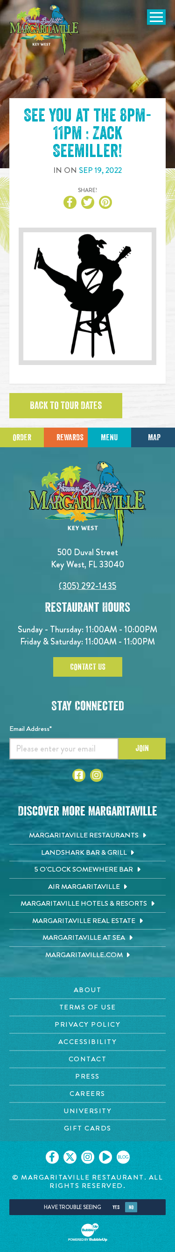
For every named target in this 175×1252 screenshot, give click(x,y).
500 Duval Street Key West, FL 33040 (87, 558)
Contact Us (87, 667)
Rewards (70, 437)
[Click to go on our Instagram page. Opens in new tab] (87, 1157)
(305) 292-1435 (87, 585)
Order (22, 437)
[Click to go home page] (44, 30)
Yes (115, 1207)
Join (142, 748)
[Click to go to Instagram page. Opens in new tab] (96, 775)
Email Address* (30, 728)
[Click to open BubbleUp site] (87, 1232)
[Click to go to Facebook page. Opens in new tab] (78, 775)
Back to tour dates (66, 406)
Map (154, 437)
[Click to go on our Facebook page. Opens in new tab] (52, 1157)
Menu (109, 437)
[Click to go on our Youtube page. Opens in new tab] (105, 1157)
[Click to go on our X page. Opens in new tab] (70, 1157)
